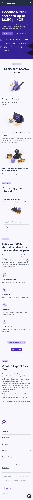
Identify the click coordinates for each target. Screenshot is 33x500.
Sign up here (16, 349)
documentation (25, 401)
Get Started (7, 34)
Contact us (5, 468)
